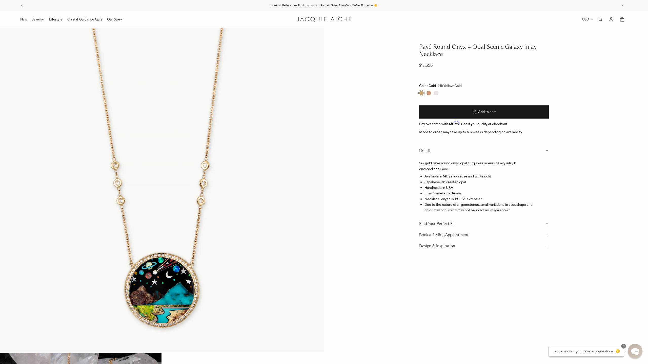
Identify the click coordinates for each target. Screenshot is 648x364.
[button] (635, 351)
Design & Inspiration (437, 245)
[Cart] (622, 19)
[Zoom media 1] (162, 190)
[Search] (600, 19)
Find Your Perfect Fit (437, 223)
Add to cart (487, 111)
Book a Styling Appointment (444, 234)
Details (425, 150)
